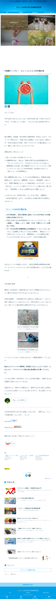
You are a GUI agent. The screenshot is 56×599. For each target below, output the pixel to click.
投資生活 (7, 468)
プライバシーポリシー (28, 594)
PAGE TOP (29, 585)
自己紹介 (28, 592)
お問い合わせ (46, 592)
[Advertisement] (28, 57)
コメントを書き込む (28, 570)
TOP (10, 592)
